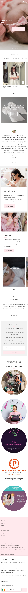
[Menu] (2, 2)
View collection (14, 274)
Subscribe (14, 352)
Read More (9, 250)
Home (3, 523)
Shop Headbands (18, 29)
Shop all (6, 28)
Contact (3, 535)
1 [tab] (12, 48)
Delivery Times (5, 530)
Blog (2, 533)
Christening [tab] (15, 58)
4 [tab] (17, 48)
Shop (14, 113)
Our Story (3, 528)
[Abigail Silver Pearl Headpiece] (14, 73)
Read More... (9, 206)
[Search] (26, 2)
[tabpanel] (14, 76)
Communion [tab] (6, 58)
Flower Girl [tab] (24, 58)
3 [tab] (15, 48)
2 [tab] (13, 315)
